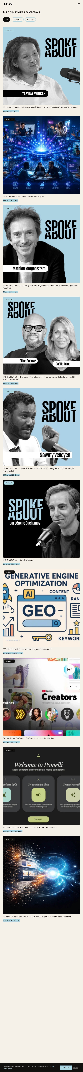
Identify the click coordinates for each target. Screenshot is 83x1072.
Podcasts (30, 19)
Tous (6, 19)
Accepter (65, 1067)
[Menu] (78, 4)
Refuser (75, 1068)
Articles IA (17, 19)
